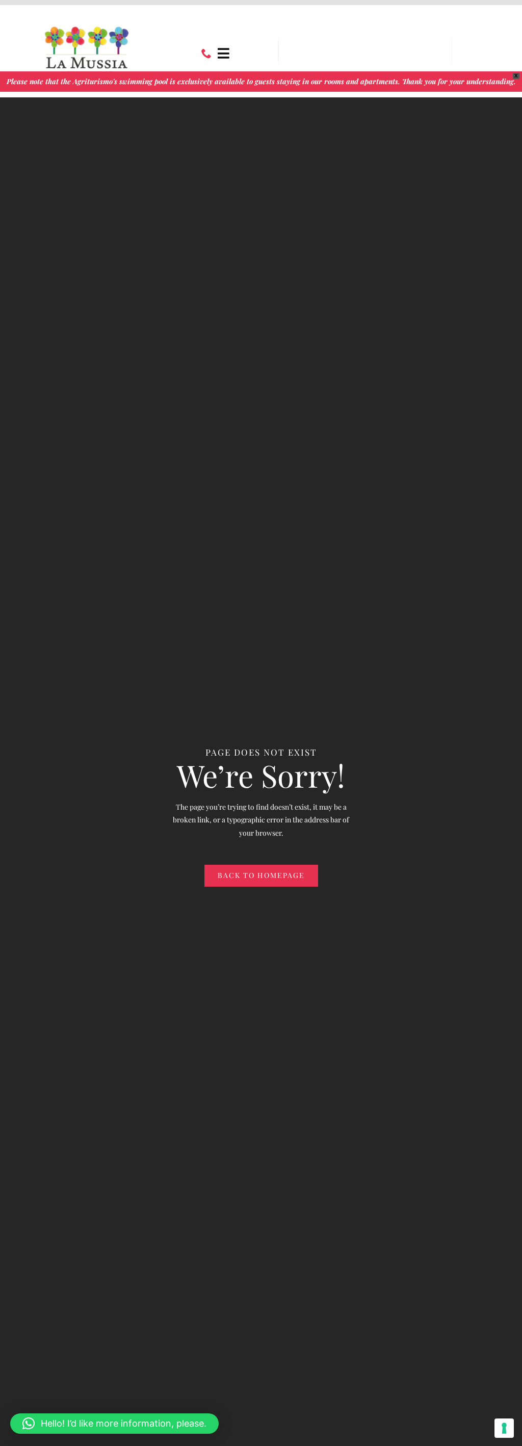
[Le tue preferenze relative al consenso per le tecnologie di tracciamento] (504, 1428)
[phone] (206, 53)
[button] (114, 1423)
